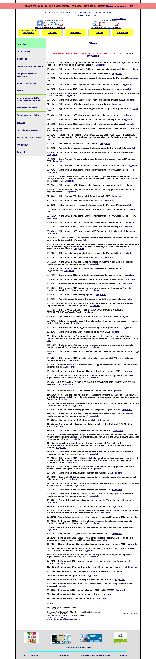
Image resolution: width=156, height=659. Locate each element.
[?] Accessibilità (119, 19)
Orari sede (52, 33)
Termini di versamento (27, 108)
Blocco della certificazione (29, 137)
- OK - (131, 6)
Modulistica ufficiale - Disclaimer (95, 655)
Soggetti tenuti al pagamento (30, 66)
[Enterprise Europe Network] (120, 642)
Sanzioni (21, 123)
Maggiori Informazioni (116, 6)
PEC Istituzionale (32, 655)
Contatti (99, 33)
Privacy (123, 655)
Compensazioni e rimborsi (29, 115)
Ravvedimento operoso (28, 130)
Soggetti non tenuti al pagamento (27, 75)
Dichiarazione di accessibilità (78, 647)
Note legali (64, 655)
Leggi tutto (100, 65)
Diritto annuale (23, 51)
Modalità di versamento (27, 83)
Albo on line (122, 33)
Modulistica (75, 33)
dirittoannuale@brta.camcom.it (65, 619)
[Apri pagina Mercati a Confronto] (61, 639)
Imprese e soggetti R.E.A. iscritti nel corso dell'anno (29, 99)
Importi (20, 91)
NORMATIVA (23, 145)
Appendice (22, 152)
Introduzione (23, 59)
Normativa (21, 44)
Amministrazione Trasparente (28, 31)
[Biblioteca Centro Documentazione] (31, 642)
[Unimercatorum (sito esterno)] (91, 641)
